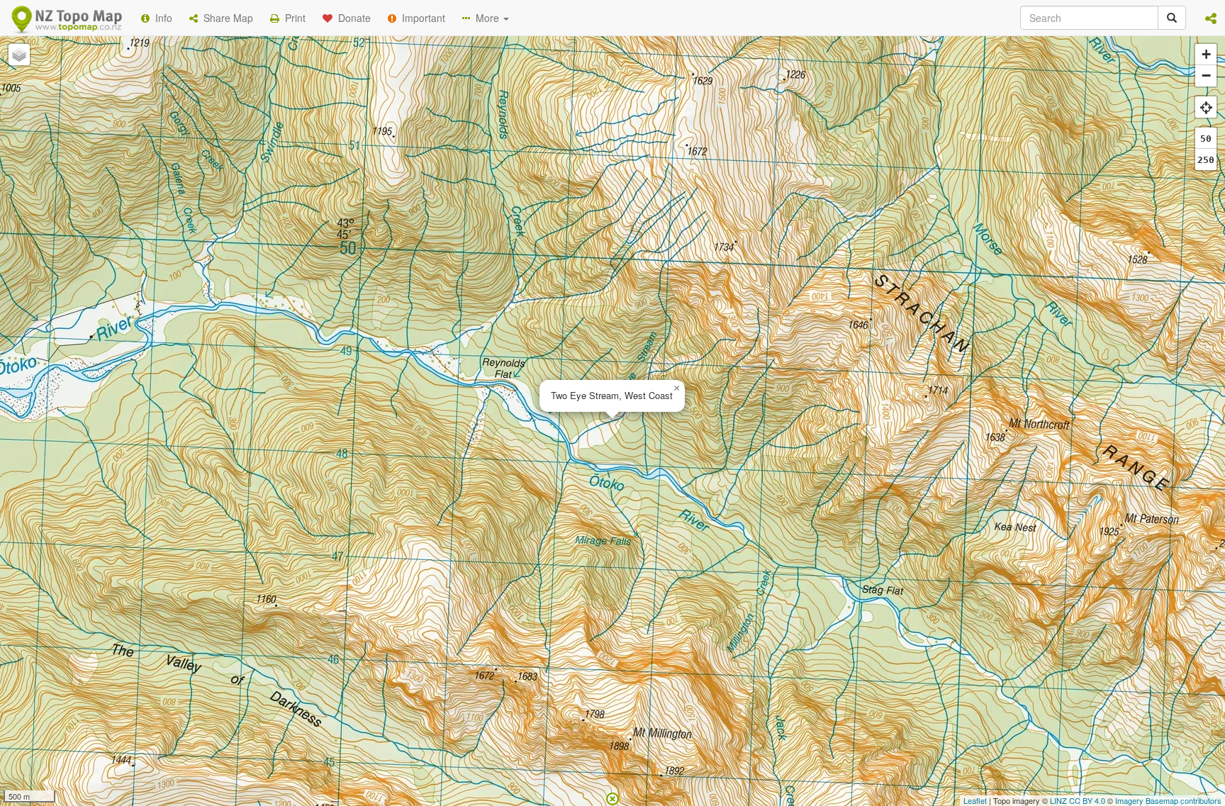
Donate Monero (571, 236)
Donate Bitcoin (360, 236)
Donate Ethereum (464, 236)
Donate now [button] (359, 184)
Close (898, 289)
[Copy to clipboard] (654, 183)
